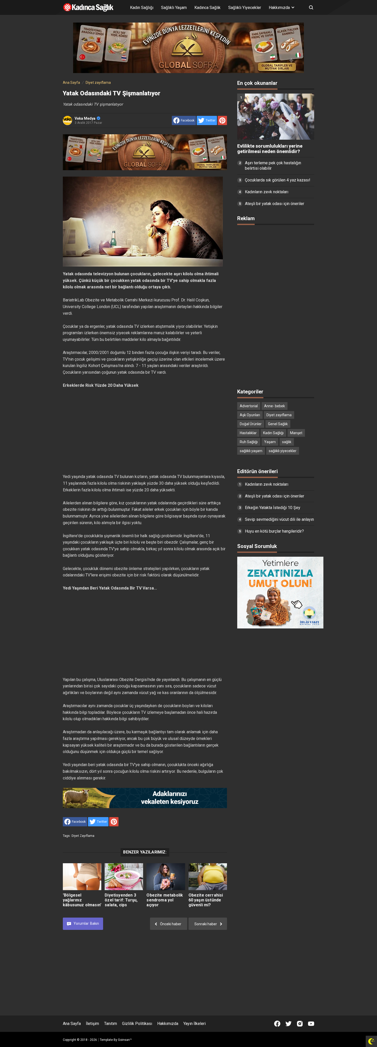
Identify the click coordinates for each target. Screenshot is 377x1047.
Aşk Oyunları (250, 415)
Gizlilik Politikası (137, 1023)
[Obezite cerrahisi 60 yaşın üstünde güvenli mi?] (207, 876)
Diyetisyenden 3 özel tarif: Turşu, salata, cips (121, 900)
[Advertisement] (145, 431)
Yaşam (270, 442)
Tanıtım (110, 1023)
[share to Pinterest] (222, 120)
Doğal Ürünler (251, 424)
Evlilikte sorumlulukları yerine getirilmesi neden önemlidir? (269, 149)
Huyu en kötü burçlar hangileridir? (274, 531)
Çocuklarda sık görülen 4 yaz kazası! (277, 180)
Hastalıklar (248, 433)
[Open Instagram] (300, 1024)
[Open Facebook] (277, 1024)
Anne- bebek (274, 406)
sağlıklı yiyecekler (282, 451)
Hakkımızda (167, 1023)
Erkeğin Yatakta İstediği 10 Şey (272, 507)
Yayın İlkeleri (194, 1023)
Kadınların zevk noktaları (266, 191)
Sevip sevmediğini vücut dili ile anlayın (279, 519)
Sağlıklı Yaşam (174, 7)
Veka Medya (85, 118)
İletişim (92, 1023)
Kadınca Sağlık (207, 7)
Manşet (296, 433)
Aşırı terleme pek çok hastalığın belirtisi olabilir (273, 165)
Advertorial (249, 406)
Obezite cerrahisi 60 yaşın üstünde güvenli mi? (205, 900)
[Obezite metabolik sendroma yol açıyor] (165, 876)
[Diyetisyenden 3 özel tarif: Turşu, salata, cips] (124, 876)
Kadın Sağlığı (141, 7)
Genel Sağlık (278, 424)
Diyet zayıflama (83, 836)
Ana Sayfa (72, 1023)
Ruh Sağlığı (249, 442)
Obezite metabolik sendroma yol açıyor (164, 900)
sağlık (286, 442)
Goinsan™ (125, 1040)
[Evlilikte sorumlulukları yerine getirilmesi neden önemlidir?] (275, 117)
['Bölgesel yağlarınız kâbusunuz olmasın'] (82, 876)
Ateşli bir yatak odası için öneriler (274, 203)
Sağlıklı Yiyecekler (244, 7)
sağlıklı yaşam (251, 451)
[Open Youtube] (311, 1024)
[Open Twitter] (288, 1024)
